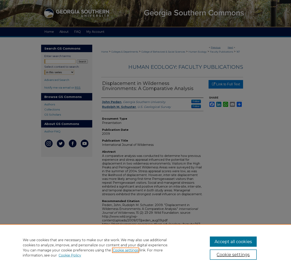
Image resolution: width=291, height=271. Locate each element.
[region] (145, 247)
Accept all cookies (233, 241)
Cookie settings (125, 250)
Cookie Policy (70, 255)
